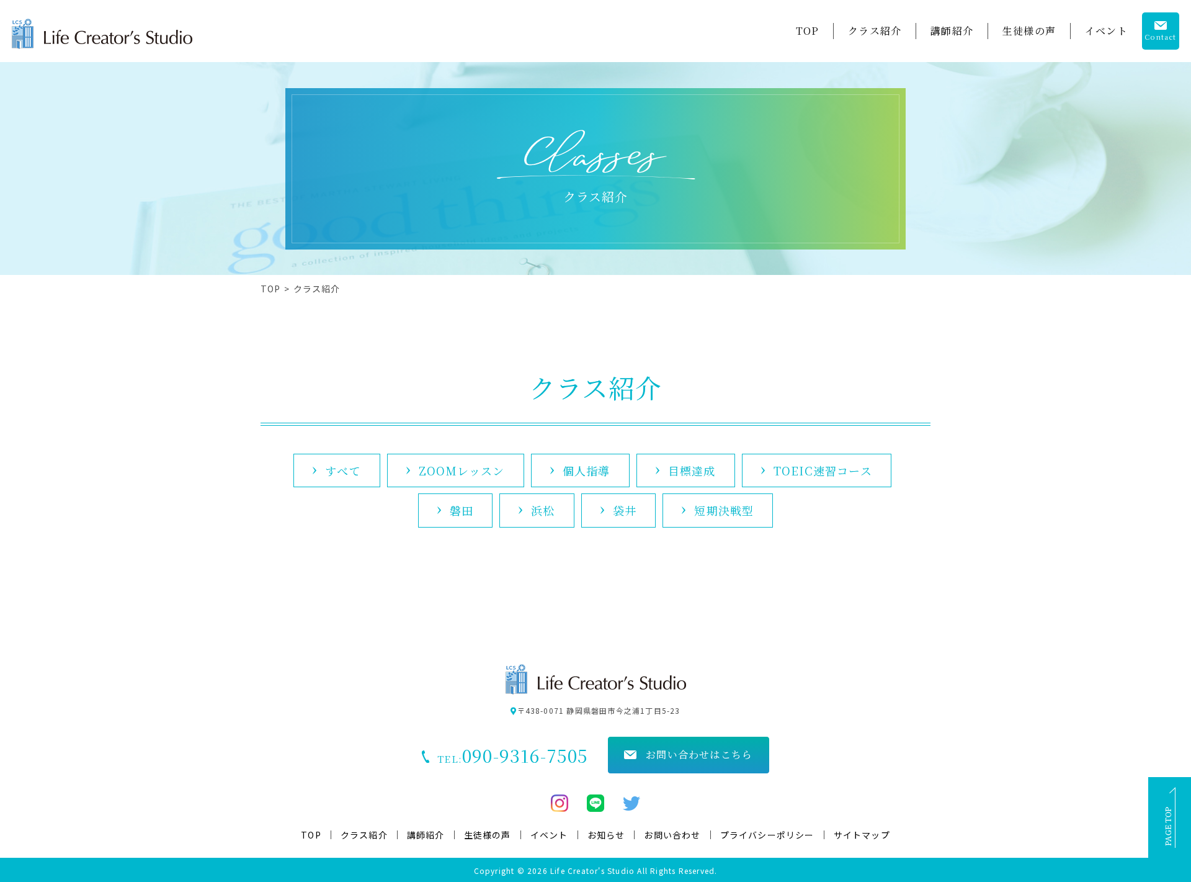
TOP (271, 288)
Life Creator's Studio (593, 870)
